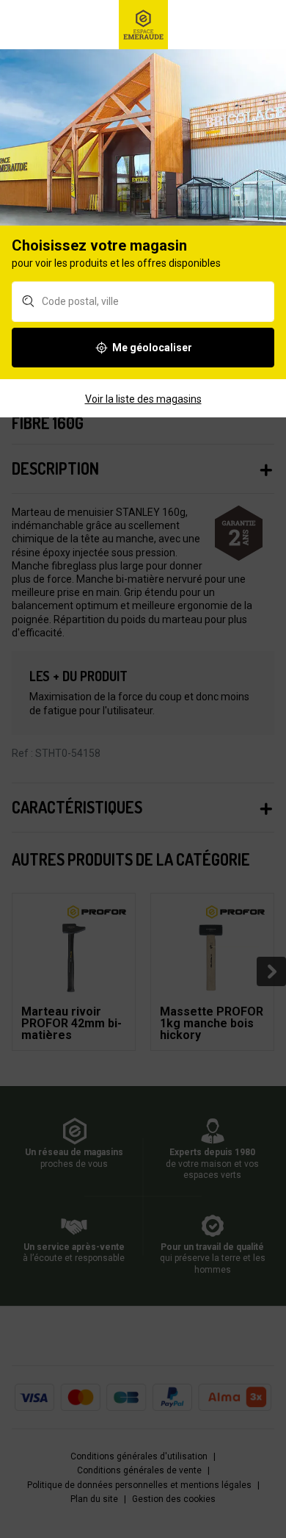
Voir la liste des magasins (143, 399)
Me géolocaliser (152, 347)
